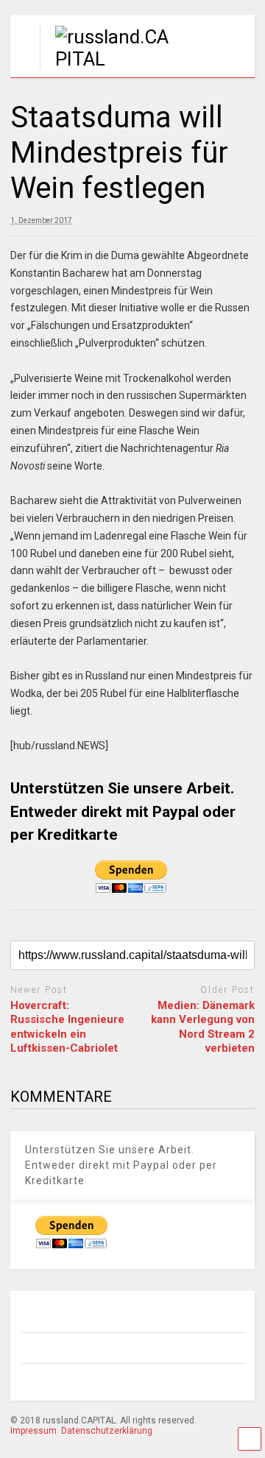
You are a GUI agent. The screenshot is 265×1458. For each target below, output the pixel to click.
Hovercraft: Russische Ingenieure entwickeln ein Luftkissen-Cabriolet (67, 1027)
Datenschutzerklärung (106, 1431)
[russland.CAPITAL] (108, 59)
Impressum (33, 1431)
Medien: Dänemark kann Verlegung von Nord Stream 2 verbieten (203, 1027)
